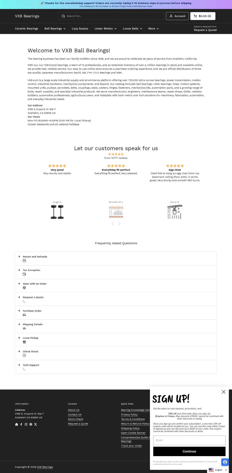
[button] (202, 16)
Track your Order (131, 445)
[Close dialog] (224, 392)
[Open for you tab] (225, 462)
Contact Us (74, 414)
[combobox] (111, 16)
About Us (73, 409)
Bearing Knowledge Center (137, 409)
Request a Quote (78, 423)
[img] (116, 154)
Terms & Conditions (133, 419)
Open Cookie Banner (133, 432)
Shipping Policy (130, 428)
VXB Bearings (27, 16)
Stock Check (75, 419)
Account (180, 16)
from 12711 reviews (116, 157)
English (218, 470)
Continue (189, 451)
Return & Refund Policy (135, 423)
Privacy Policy (129, 414)
